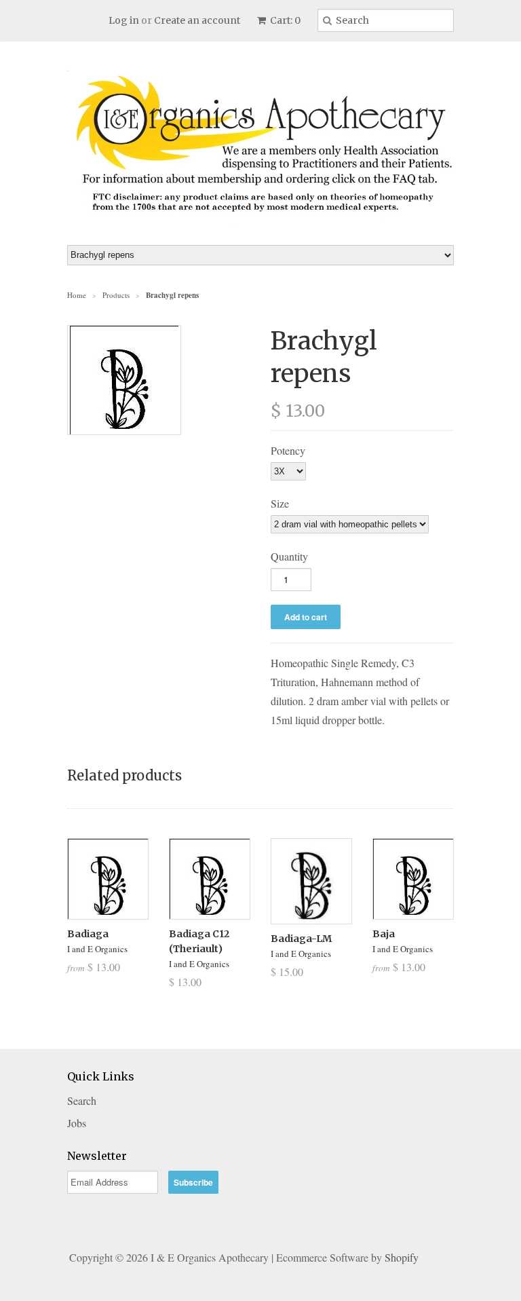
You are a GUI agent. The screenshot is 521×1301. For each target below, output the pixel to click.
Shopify (402, 1257)
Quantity (289, 556)
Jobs (76, 1123)
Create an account (197, 20)
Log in (124, 20)
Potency (288, 450)
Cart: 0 (284, 20)
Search (81, 1100)
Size (280, 503)
